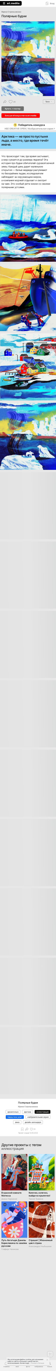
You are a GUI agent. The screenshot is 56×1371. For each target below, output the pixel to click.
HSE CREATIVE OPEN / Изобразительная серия (29, 128)
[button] (49, 1365)
